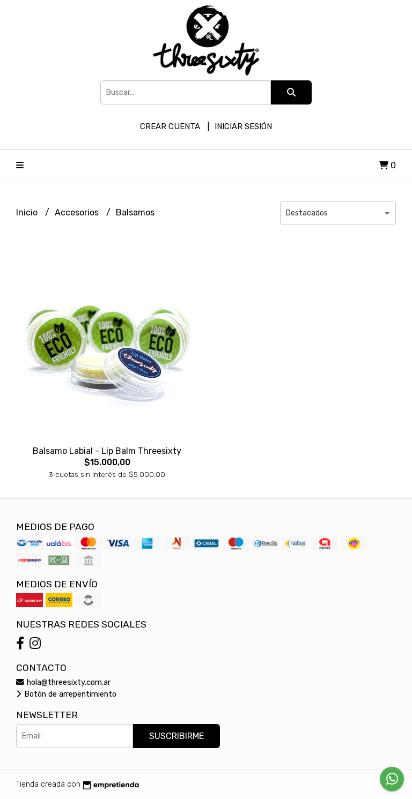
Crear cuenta (170, 126)
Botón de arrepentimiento (69, 694)
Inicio (28, 212)
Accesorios (78, 212)
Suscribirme (176, 736)
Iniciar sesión (243, 126)
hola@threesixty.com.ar (68, 682)
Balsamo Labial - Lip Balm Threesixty (107, 451)
